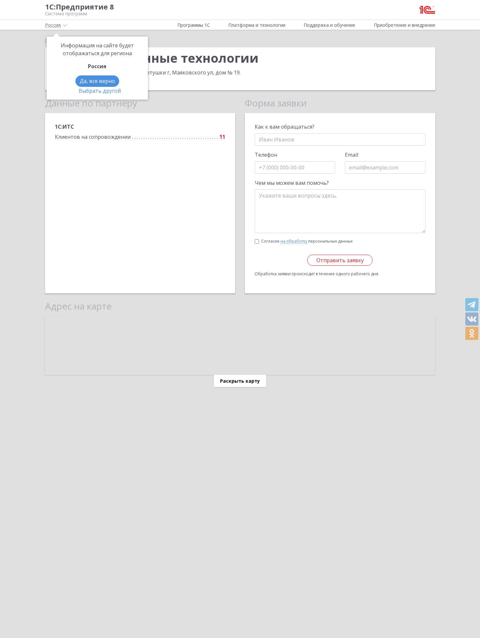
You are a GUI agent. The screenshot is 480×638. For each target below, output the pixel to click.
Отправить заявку (340, 260)
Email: (352, 154)
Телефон (266, 154)
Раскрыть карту (240, 381)
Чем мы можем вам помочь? (292, 182)
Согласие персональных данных (307, 241)
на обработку (293, 241)
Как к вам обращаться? (284, 126)
